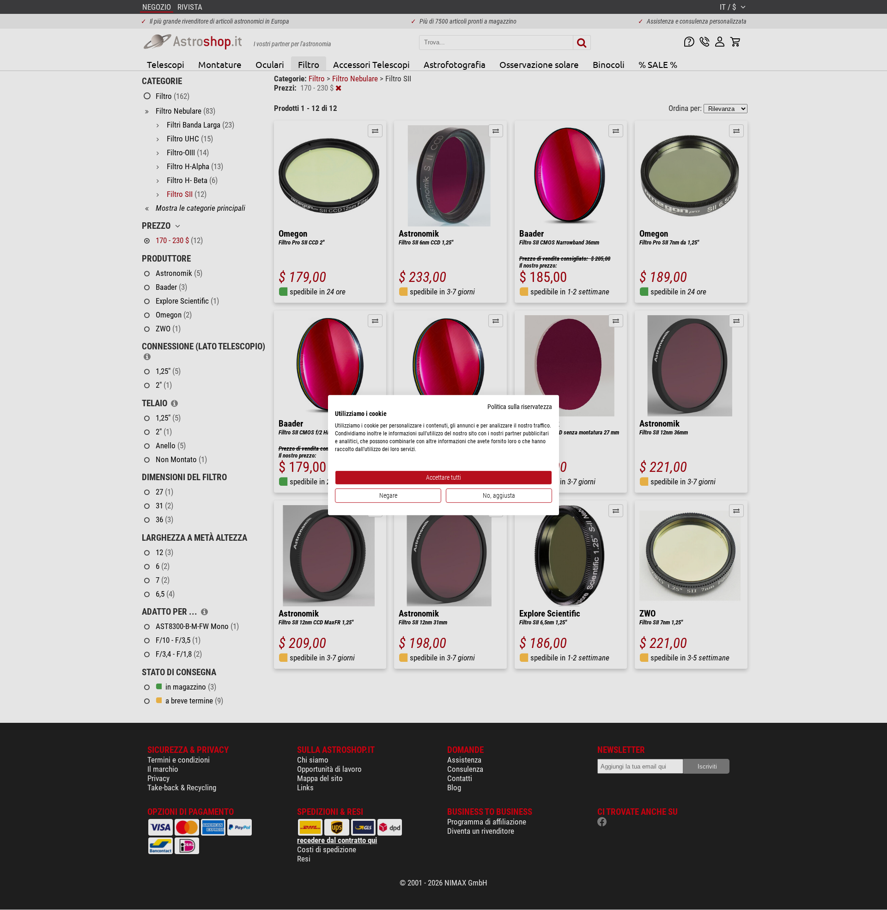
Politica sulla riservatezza (519, 406)
